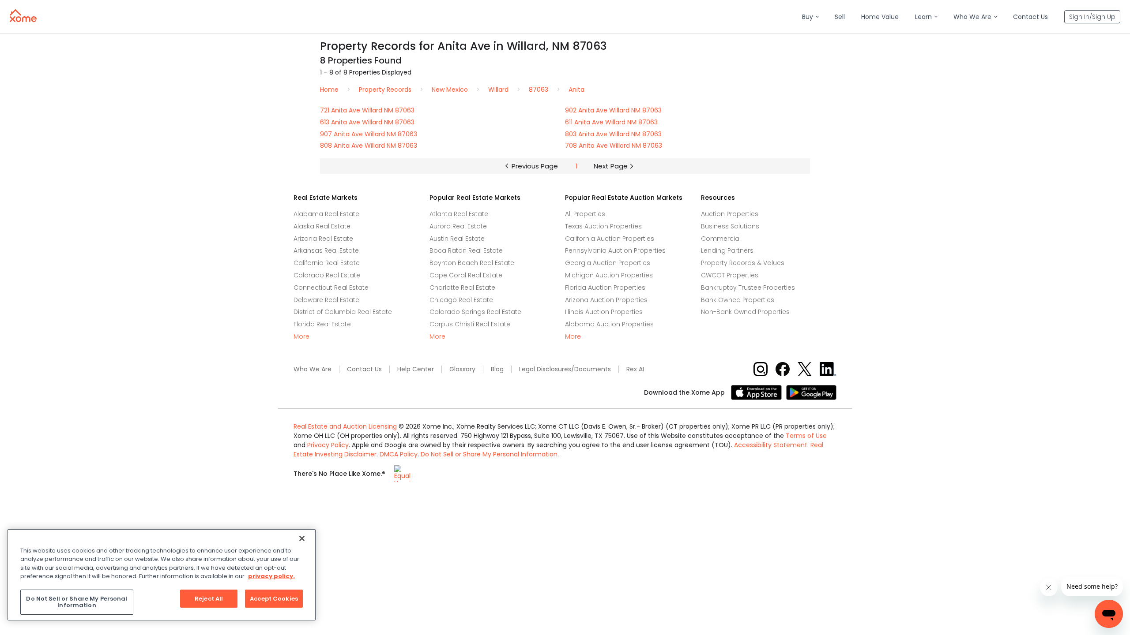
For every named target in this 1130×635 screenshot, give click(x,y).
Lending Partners (727, 250)
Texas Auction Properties (603, 226)
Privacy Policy (328, 445)
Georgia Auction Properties (607, 262)
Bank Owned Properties (737, 299)
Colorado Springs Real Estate (475, 311)
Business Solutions (730, 226)
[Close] (302, 538)
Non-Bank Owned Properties (745, 311)
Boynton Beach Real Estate (471, 262)
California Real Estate (327, 262)
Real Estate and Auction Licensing (345, 426)
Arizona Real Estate (323, 238)
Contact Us (364, 369)
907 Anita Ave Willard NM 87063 (368, 134)
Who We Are (312, 369)
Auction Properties (729, 213)
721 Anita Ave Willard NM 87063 (367, 110)
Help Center (415, 369)
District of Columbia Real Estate (343, 311)
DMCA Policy (399, 454)
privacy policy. (271, 576)
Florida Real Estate (322, 324)
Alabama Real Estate (326, 213)
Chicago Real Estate (461, 299)
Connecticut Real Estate (331, 287)
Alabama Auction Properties (609, 324)
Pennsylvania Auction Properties (615, 250)
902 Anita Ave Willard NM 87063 (613, 110)
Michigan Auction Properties (609, 275)
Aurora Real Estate (458, 226)
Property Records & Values (742, 262)
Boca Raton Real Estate (466, 250)
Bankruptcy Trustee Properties (748, 287)
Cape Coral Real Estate (465, 275)
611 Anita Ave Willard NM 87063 (611, 122)
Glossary (462, 369)
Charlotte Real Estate (462, 287)
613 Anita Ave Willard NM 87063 (367, 122)
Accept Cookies (274, 598)
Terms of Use (806, 435)
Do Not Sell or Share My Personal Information (489, 454)
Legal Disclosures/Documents (565, 369)
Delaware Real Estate (326, 299)
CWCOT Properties (729, 275)
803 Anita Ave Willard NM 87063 (613, 134)
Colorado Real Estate (327, 275)
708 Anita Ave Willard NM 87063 (613, 145)
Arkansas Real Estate (326, 250)
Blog (497, 369)
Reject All (209, 598)
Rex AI (635, 369)
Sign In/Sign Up (1092, 16)
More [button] (301, 336)
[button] (810, 17)
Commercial (721, 238)
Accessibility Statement (770, 445)
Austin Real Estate (457, 238)
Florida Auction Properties (605, 287)
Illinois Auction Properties (604, 311)
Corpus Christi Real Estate (469, 324)
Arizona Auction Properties (606, 299)
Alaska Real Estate (322, 226)
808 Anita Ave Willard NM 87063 (368, 145)
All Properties (585, 213)
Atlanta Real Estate (458, 213)
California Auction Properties (609, 238)
